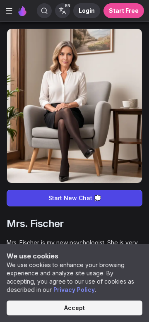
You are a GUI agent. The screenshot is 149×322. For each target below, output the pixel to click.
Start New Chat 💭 (74, 197)
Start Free (124, 10)
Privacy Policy (74, 289)
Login (87, 10)
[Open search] (44, 10)
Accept (74, 307)
